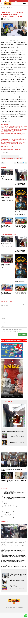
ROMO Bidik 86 (6, 18)
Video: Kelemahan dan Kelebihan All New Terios (14, 506)
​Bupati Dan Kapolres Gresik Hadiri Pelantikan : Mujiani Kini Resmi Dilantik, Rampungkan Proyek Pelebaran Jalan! (13, 135)
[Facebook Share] (15, 163)
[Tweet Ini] (18, 163)
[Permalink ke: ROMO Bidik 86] (2, 19)
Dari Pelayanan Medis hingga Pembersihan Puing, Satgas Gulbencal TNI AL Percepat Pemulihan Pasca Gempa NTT (14, 127)
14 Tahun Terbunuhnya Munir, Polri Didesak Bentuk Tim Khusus (15, 511)
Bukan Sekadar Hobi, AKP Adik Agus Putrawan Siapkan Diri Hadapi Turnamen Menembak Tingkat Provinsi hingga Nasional (20, 482)
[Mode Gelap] (24, 4)
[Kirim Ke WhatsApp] (26, 163)
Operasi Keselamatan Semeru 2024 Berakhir (12, 158)
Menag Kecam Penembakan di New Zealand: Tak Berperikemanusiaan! (15, 493)
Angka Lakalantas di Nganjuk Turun (10, 156)
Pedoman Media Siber (10, 607)
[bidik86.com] (7, 3)
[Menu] (2, 3)
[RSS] (14, 603)
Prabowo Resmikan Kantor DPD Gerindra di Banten (14, 502)
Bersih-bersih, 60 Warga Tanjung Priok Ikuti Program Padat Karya (14, 516)
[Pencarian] (26, 4)
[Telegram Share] (23, 163)
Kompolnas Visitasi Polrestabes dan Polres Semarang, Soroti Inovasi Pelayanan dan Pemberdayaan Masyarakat (13, 469)
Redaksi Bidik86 (19, 607)
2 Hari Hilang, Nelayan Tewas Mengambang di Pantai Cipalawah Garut (14, 498)
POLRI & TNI (3, 10)
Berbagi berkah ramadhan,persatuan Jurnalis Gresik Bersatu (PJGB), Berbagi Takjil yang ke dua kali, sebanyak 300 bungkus (13, 143)
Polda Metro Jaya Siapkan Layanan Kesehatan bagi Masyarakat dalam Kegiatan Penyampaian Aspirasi (7, 482)
